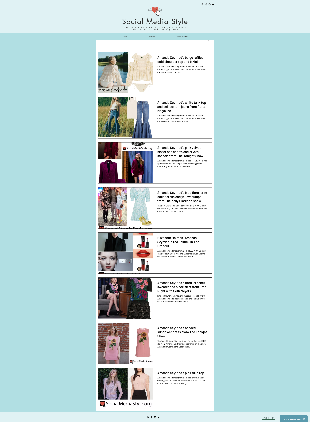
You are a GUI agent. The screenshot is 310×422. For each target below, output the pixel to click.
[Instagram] (209, 4)
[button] (209, 41)
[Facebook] (206, 4)
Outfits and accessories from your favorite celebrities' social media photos (155, 28)
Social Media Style (155, 21)
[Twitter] (213, 4)
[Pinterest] (202, 4)
